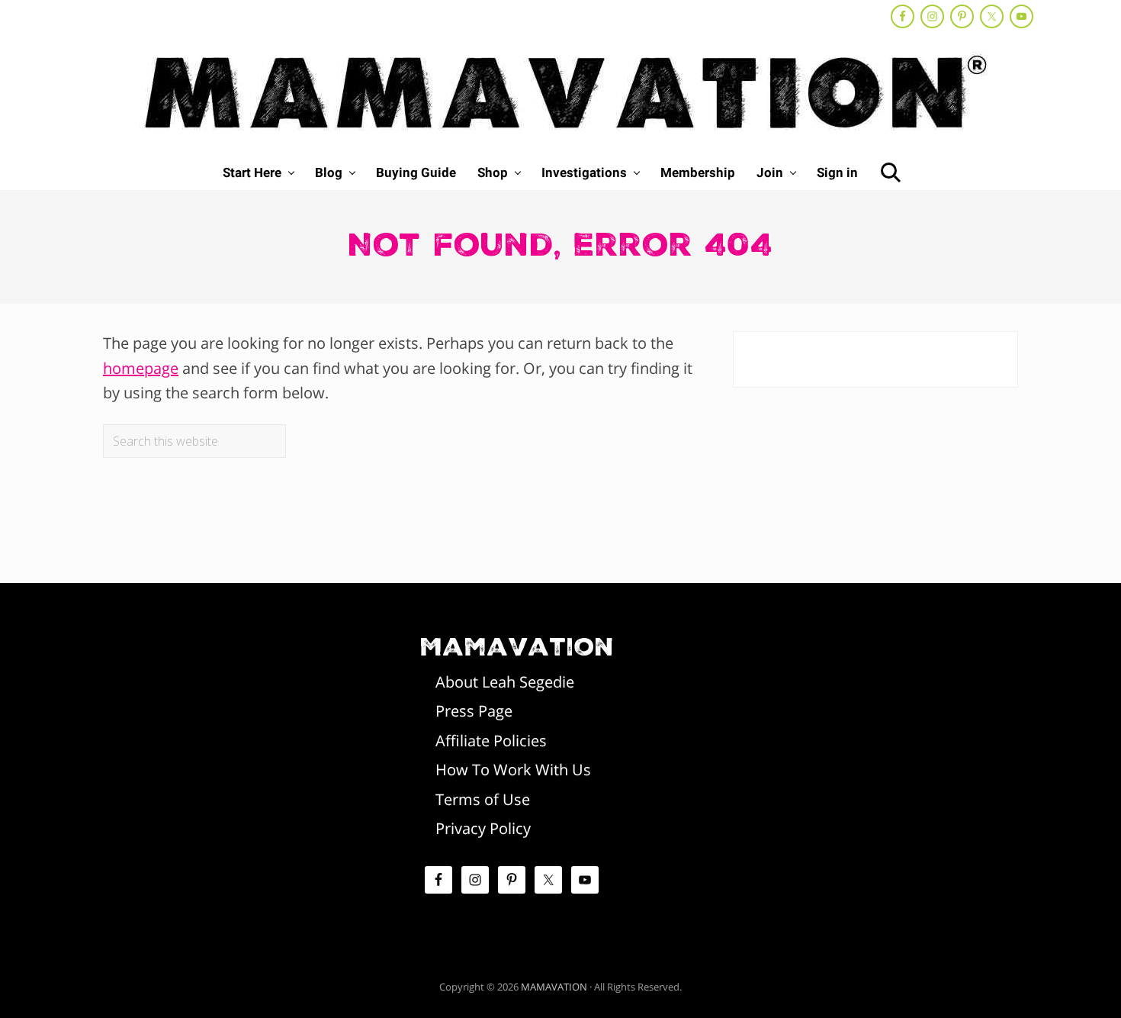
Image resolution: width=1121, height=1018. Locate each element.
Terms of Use (482, 799)
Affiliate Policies (491, 740)
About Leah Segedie (504, 682)
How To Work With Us (513, 769)
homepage (140, 368)
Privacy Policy (483, 828)
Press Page (473, 711)
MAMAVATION (554, 987)
